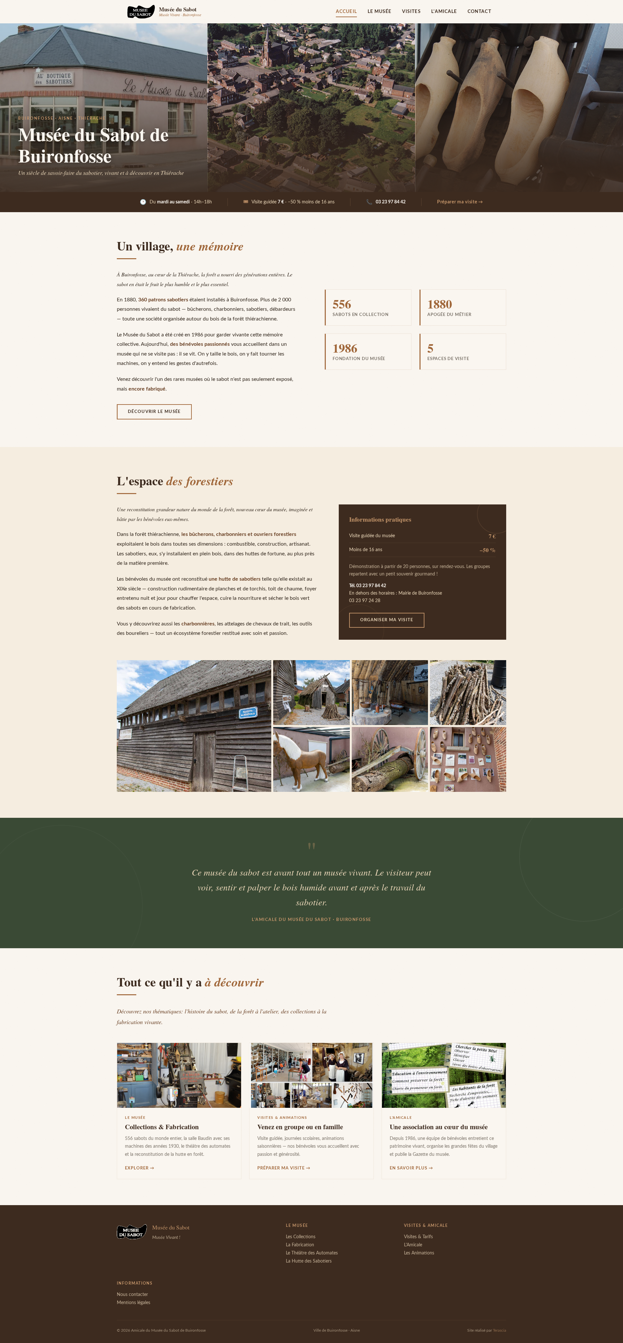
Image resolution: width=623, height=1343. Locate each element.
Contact (479, 11)
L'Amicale (444, 11)
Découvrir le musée (154, 411)
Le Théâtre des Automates (312, 1253)
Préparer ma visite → (460, 202)
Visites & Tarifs (418, 1237)
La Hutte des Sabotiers (309, 1261)
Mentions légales (133, 1303)
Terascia (499, 1330)
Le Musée (380, 11)
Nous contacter (132, 1294)
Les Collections (300, 1237)
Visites (411, 11)
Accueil (346, 11)
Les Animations (419, 1253)
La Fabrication (300, 1245)
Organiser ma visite (386, 620)
